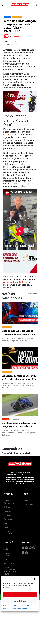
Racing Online (28, 505)
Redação (15, 36)
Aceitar (20, 595)
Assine (6, 549)
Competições (8, 515)
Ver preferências (20, 601)
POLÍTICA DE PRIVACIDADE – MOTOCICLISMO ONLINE (9, 570)
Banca (5, 527)
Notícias (7, 17)
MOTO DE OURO (17, 17)
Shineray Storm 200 (13, 282)
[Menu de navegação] (3, 5)
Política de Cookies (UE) (8, 532)
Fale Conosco (8, 563)
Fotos (25, 501)
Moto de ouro (8, 519)
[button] (35, 579)
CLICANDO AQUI (11, 134)
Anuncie (6, 559)
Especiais (5, 419)
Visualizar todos (32, 293)
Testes (5, 523)
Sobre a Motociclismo (8, 502)
